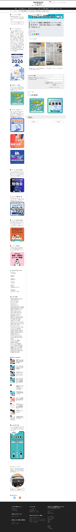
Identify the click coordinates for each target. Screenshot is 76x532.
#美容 (18, 352)
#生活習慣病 (16, 308)
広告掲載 (64, 2)
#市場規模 (12, 352)
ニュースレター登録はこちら (17, 22)
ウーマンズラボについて (51, 510)
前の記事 (33, 121)
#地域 (16, 352)
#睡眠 (14, 318)
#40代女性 (12, 342)
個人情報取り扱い (50, 519)
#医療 (16, 345)
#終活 (22, 322)
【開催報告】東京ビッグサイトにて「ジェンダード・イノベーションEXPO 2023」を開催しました (19, 374)
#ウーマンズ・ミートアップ (15, 325)
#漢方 (18, 312)
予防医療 (21, 317)
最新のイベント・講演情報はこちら (17, 489)
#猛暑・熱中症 (13, 315)
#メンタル (12, 337)
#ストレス (18, 327)
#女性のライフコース (14, 320)
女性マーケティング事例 (15, 523)
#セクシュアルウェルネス (14, 300)
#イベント (12, 345)
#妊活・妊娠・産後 (13, 307)
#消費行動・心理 (13, 348)
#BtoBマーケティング (20, 323)
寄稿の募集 (49, 527)
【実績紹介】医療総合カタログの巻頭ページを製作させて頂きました (19, 417)
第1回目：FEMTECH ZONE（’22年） (35, 517)
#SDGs (17, 302)
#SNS (22, 350)
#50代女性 (16, 332)
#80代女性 (16, 330)
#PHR (22, 327)
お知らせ (32, 91)
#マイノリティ (13, 302)
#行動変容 (20, 347)
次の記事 (58, 121)
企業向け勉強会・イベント (33, 510)
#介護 (18, 345)
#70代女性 (12, 330)
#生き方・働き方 (13, 350)
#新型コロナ (12, 317)
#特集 (15, 323)
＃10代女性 (17, 317)
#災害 (17, 318)
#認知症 (12, 308)
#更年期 (21, 337)
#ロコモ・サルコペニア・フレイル (16, 335)
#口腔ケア (12, 338)
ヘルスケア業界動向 (14, 510)
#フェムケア (21, 308)
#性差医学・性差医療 (14, 298)
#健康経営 (19, 343)
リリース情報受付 (50, 528)
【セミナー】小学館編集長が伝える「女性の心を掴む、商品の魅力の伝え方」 (19, 399)
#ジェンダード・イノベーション (15, 322)
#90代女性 (20, 330)
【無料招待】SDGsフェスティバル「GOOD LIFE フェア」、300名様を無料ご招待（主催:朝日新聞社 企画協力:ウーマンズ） (20, 406)
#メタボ (12, 312)
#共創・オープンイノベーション (15, 310)
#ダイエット (17, 333)
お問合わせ (49, 522)
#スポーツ (16, 347)
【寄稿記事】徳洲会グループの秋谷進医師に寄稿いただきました (19, 392)
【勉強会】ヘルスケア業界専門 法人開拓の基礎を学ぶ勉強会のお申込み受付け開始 (19, 361)
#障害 (15, 312)
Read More (15, 50)
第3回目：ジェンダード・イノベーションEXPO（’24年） (37, 520)
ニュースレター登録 (60, 2)
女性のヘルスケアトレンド (15, 516)
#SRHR (19, 307)
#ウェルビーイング (13, 303)
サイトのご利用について (51, 516)
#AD (11, 318)
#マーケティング (13, 328)
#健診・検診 (17, 337)
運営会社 (49, 520)
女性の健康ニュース (14, 508)
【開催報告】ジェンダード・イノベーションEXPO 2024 (19, 411)
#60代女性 (12, 332)
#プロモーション (19, 348)
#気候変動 (22, 307)
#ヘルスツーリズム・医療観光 (15, 340)
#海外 (19, 320)
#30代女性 (16, 342)
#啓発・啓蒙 (18, 328)
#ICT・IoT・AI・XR (13, 343)
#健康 (21, 345)
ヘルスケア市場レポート (54, 2)
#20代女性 (18, 350)
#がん (20, 312)
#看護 (19, 318)
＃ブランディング (13, 327)
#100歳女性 (12, 333)
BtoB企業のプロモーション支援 (34, 511)
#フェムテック (20, 298)
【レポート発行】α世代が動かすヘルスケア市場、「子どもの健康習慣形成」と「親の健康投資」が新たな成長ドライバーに (19, 381)
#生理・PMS (21, 332)
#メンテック (18, 313)
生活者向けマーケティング (49, 83)
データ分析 (13, 522)
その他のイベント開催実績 (33, 521)
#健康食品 (12, 347)
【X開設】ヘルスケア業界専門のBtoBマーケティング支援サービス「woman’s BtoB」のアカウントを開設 (19, 387)
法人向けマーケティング (57, 83)
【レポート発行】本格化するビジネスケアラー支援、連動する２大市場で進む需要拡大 (19, 367)
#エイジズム (18, 315)
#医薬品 (12, 323)
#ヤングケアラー (13, 313)
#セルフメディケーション (14, 305)
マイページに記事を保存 (33, 38)
